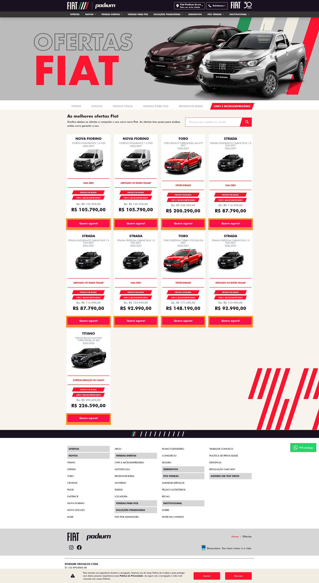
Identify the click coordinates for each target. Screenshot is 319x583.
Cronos (72, 483)
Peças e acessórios (174, 489)
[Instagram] (71, 548)
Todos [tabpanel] (76, 106)
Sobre (165, 510)
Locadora (121, 496)
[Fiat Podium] (91, 5)
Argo (118, 449)
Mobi (70, 517)
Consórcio (169, 455)
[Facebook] (79, 548)
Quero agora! (88, 223)
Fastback (72, 496)
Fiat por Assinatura (127, 517)
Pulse (70, 489)
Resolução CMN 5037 (222, 469)
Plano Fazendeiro (173, 449)
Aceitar (207, 576)
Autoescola (122, 469)
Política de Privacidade (131, 576)
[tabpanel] (96, 106)
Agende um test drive (225, 476)
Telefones (218, 5)
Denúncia (215, 462)
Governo (120, 483)
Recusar (238, 576)
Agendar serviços (173, 483)
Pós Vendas (215, 14)
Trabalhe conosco (221, 449)
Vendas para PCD (138, 14)
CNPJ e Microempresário (129, 462)
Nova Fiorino (75, 503)
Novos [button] (89, 14)
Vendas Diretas (111, 14)
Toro (70, 476)
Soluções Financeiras (167, 14)
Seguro (166, 462)
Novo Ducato (76, 510)
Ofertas (75, 14)
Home (235, 536)
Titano (71, 462)
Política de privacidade (223, 455)
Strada (71, 469)
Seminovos (195, 14)
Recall (166, 496)
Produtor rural (125, 476)
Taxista (119, 489)
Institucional (238, 14)
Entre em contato (173, 517)
